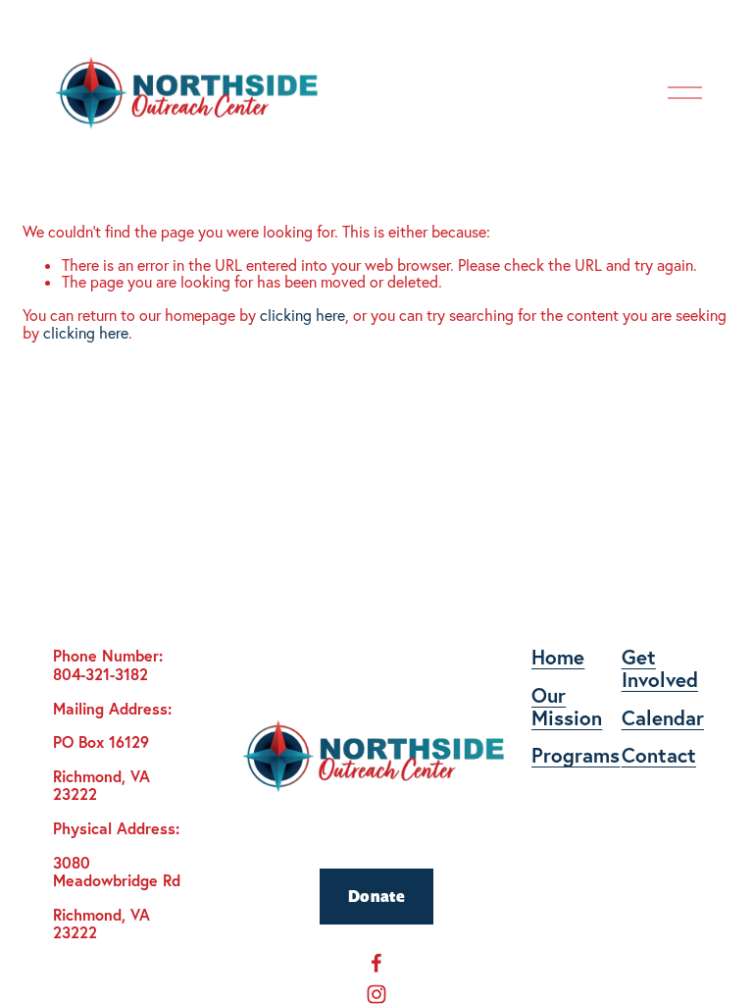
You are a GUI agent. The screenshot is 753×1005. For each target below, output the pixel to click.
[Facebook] (376, 963)
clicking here (302, 315)
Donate (376, 896)
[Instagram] (376, 994)
